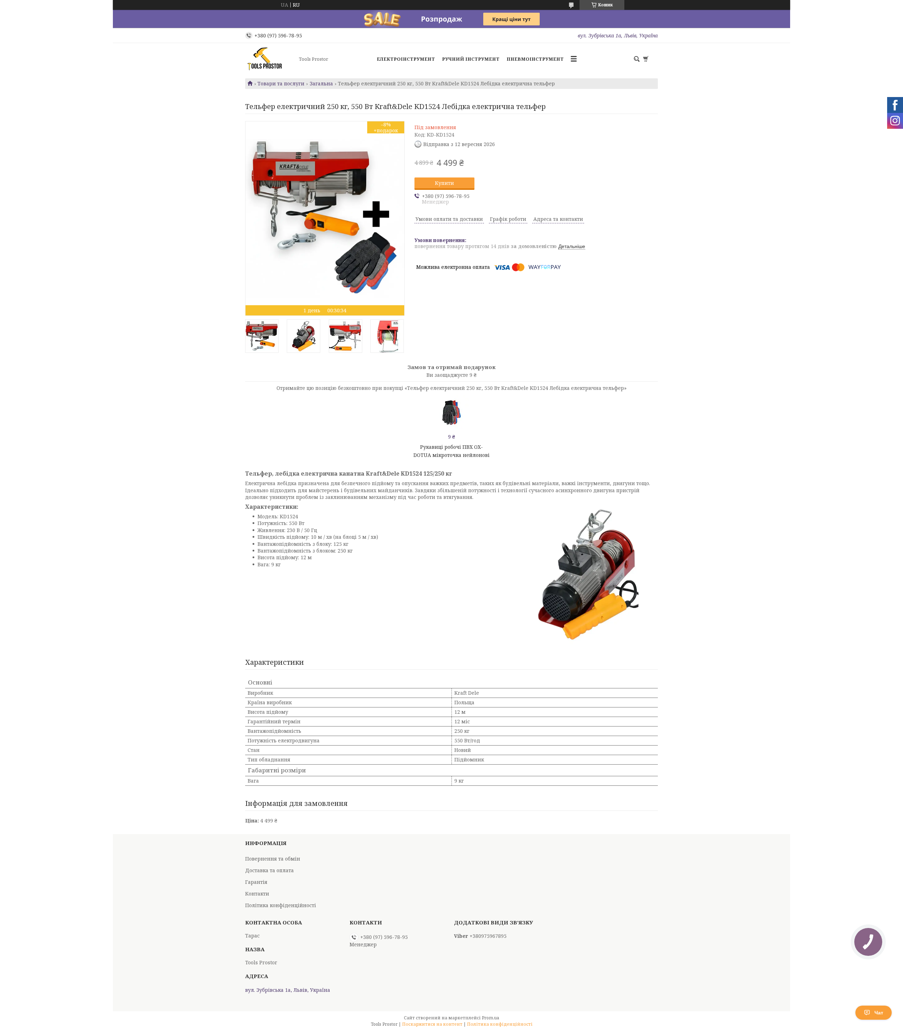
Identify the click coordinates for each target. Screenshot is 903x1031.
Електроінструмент (406, 59)
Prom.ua (490, 1018)
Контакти (257, 893)
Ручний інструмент (470, 59)
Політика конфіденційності (280, 905)
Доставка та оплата (269, 870)
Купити (444, 183)
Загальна (321, 83)
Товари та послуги (280, 83)
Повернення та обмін (272, 858)
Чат (878, 1012)
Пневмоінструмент (535, 59)
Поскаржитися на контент (432, 1024)
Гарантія (256, 882)
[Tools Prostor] (270, 59)
